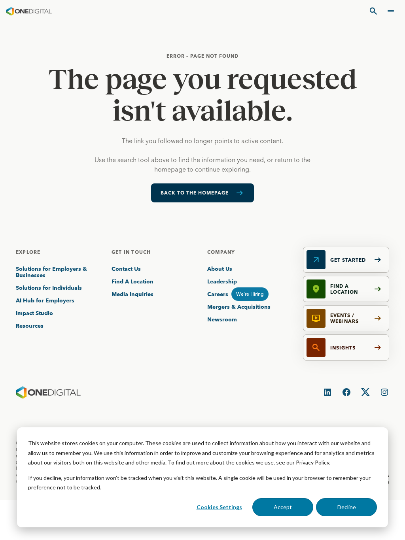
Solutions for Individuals (49, 287)
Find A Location (132, 281)
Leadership (222, 281)
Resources (30, 325)
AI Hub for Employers (46, 300)
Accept (283, 507)
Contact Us (126, 268)
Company (221, 252)
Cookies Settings (219, 507)
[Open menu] (391, 11)
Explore (28, 252)
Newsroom (222, 319)
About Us (219, 268)
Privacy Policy (312, 462)
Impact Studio (34, 313)
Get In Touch (131, 252)
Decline (346, 507)
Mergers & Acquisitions (239, 306)
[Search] (373, 11)
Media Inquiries (132, 294)
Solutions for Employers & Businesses (51, 272)
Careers (217, 294)
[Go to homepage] (29, 11)
